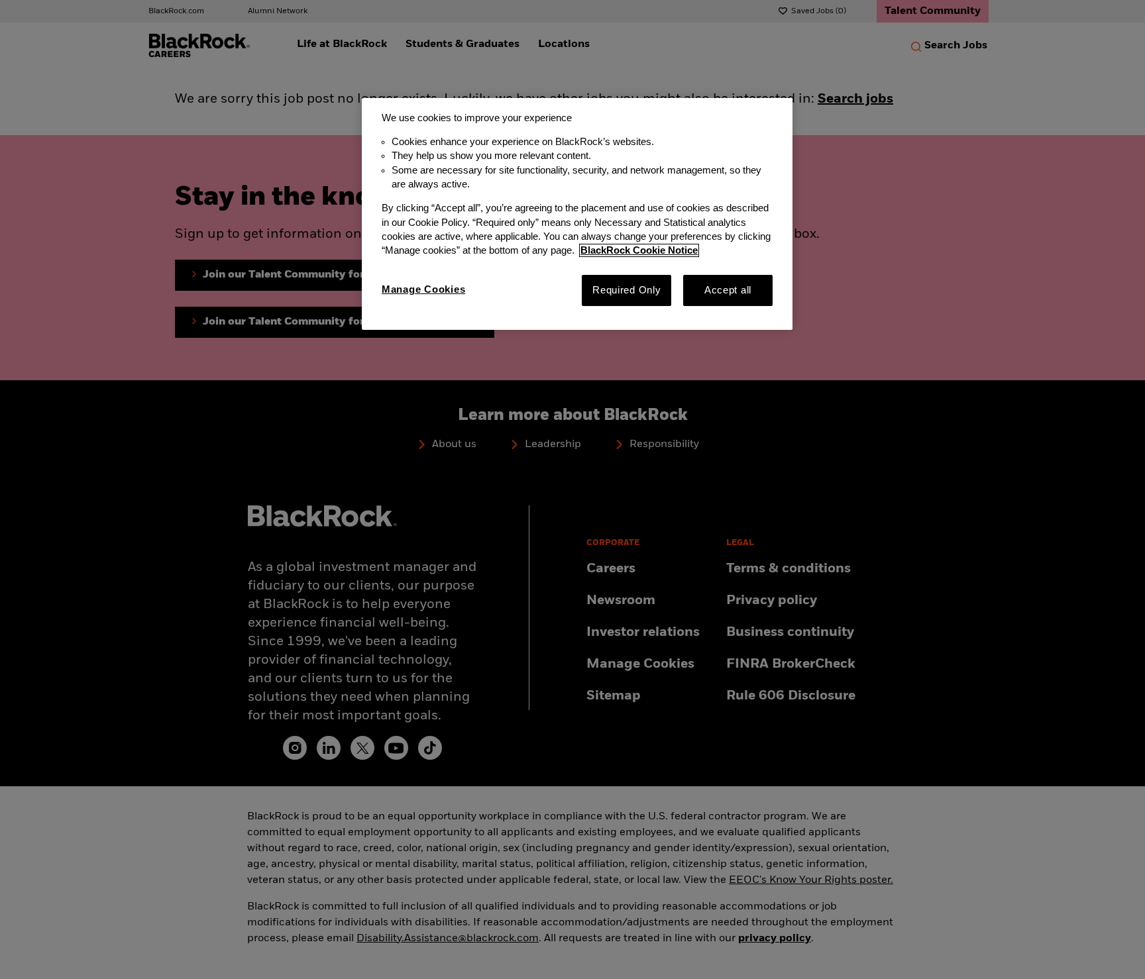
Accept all (727, 290)
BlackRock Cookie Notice (639, 250)
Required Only (626, 290)
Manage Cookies (423, 289)
